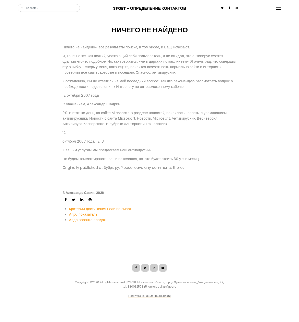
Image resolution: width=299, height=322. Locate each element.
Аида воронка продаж (87, 219)
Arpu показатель (83, 214)
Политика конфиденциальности (149, 296)
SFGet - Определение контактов (149, 8)
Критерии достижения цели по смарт (100, 208)
